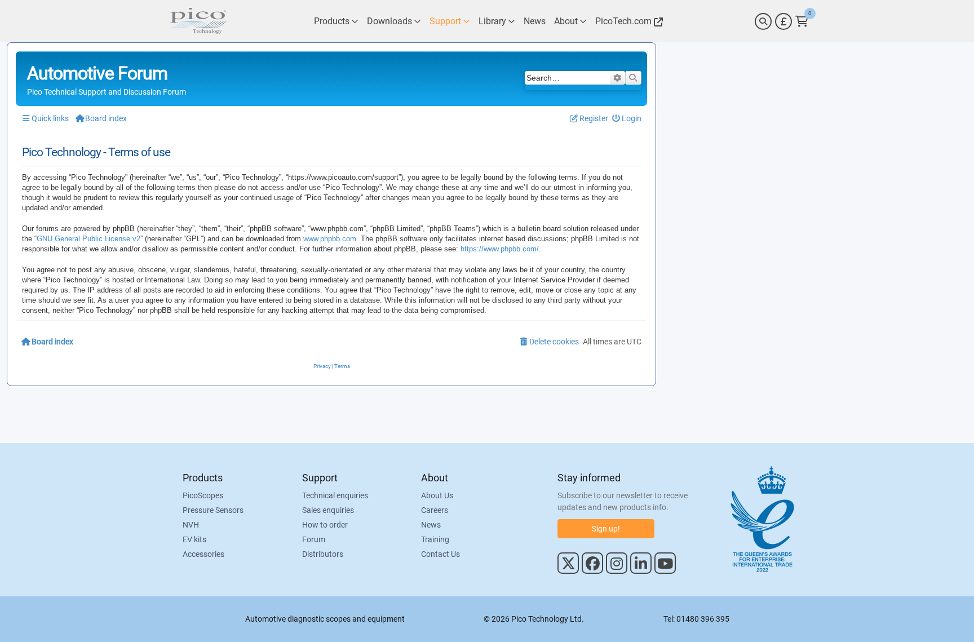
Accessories (203, 554)
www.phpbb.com (329, 238)
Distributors (322, 554)
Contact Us (440, 554)
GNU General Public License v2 (88, 238)
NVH (191, 524)
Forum (313, 539)
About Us (437, 495)
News (431, 524)
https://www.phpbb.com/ (500, 249)
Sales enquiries (328, 510)
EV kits (194, 539)
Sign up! (606, 528)
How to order (325, 524)
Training (435, 539)
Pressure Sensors (213, 510)
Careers (434, 510)
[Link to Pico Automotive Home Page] (197, 21)
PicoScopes (203, 495)
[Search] (763, 21)
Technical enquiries (335, 495)
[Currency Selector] (783, 21)
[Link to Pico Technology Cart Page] (801, 21)
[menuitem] (627, 118)
